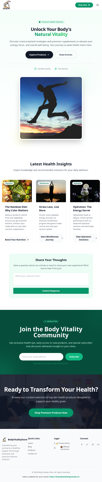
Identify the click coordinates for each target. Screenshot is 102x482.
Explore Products (37, 54)
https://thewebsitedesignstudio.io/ (64, 477)
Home (30, 443)
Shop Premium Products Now (51, 412)
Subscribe (74, 356)
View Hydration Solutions (83, 238)
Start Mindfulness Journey (50, 238)
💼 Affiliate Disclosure (64, 447)
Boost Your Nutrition (15, 239)
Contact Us (32, 453)
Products (31, 450)
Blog (30, 446)
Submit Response (51, 290)
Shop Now (82, 5)
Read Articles (65, 54)
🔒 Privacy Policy (63, 443)
